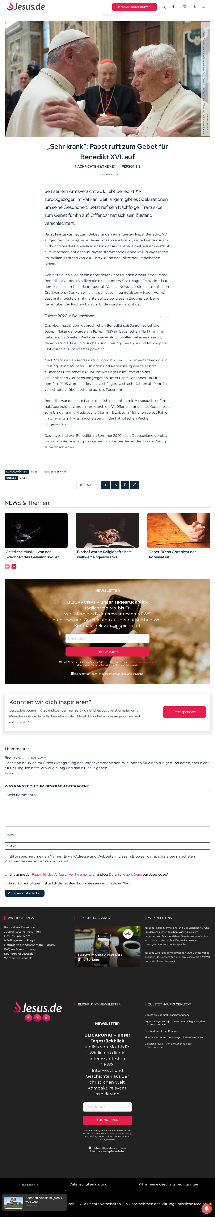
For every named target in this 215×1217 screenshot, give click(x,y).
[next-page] (14, 566)
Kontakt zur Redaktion (19, 927)
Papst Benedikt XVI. (54, 471)
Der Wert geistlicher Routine (161, 1031)
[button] (164, 7)
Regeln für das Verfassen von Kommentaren (64, 874)
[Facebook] (173, 7)
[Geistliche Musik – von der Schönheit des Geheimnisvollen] (36, 530)
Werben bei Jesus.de (18, 958)
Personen (131, 166)
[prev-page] (7, 566)
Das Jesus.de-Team (17, 936)
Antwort (9, 773)
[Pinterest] (125, 485)
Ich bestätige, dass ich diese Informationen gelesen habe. (109, 674)
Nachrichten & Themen (95, 166)
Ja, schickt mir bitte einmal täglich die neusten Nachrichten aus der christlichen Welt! (68, 883)
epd (22, 477)
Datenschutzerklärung (125, 874)
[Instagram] (184, 7)
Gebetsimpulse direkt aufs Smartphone (100, 957)
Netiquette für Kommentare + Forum (29, 944)
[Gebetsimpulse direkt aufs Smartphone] (108, 946)
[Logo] (37, 1007)
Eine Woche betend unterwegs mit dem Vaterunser (174, 1037)
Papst (34, 471)
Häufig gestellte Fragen (20, 940)
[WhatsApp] (134, 485)
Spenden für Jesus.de (19, 953)
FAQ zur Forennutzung (20, 949)
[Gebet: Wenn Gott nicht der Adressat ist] (178, 530)
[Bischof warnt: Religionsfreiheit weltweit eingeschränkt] (107, 530)
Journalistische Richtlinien (22, 931)
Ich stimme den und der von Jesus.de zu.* (88, 874)
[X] (195, 7)
